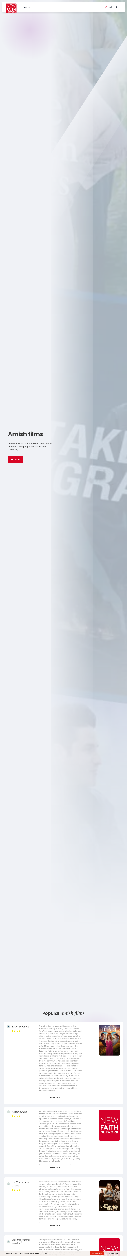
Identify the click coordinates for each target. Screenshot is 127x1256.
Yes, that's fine (97, 1253)
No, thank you (113, 1253)
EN (117, 7)
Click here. (44, 1253)
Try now (15, 459)
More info (55, 1097)
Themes (26, 7)
